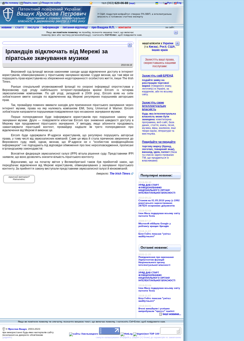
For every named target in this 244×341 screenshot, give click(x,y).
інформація (51, 27)
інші (132, 3)
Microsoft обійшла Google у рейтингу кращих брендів (154, 224)
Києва (153, 46)
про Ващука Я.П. (103, 27)
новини (6, 27)
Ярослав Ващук (17, 329)
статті (19, 27)
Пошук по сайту (51, 2)
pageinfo (7, 337)
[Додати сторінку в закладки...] (91, 4)
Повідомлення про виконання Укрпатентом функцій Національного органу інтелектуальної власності (156, 261)
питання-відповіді (75, 27)
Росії (163, 46)
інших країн (160, 50)
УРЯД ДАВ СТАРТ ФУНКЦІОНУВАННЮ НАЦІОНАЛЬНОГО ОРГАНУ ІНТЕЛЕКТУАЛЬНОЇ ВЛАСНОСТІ (156, 189)
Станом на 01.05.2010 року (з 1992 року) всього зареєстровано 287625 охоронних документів (159, 203)
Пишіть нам (30, 2)
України (168, 43)
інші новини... (172, 314)
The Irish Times (120, 173)
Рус (169, 2)
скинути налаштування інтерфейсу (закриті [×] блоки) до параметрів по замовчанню (138, 337)
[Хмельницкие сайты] (83, 333)
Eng (179, 2)
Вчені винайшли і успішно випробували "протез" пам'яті (156, 309)
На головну (11, 2)
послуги (33, 27)
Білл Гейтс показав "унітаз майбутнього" (154, 235)
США (171, 46)
